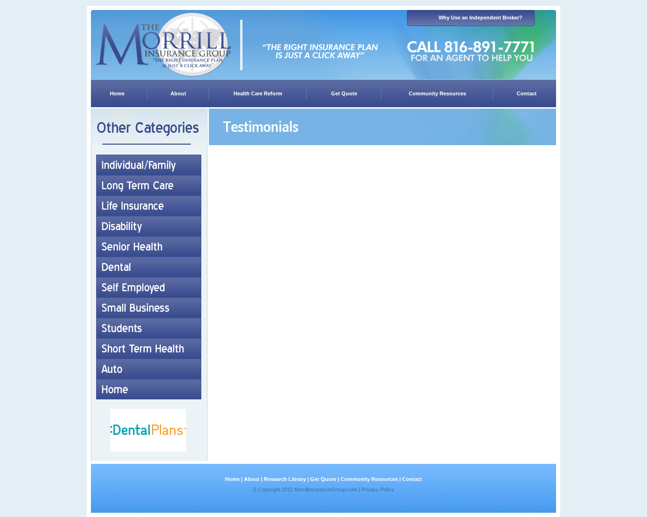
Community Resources (437, 93)
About (178, 93)
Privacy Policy (377, 489)
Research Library (285, 479)
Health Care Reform (258, 93)
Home (117, 93)
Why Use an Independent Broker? (480, 17)
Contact (527, 93)
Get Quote (344, 93)
